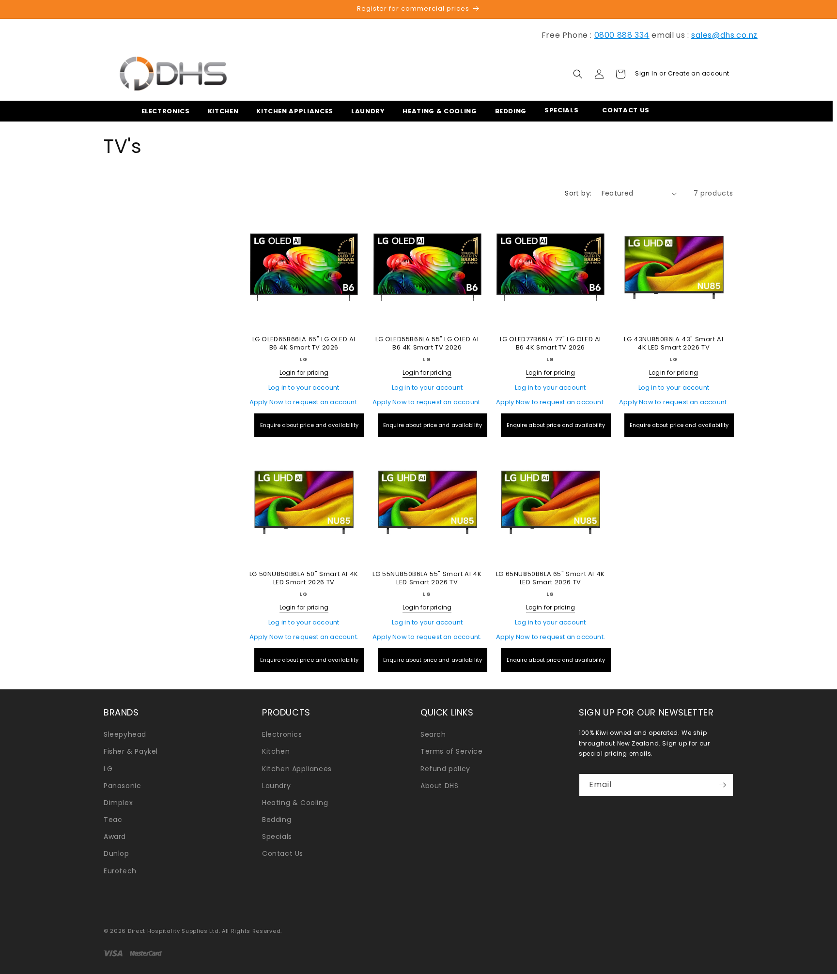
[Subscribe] (722, 785)
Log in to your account (303, 387)
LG (108, 769)
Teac (113, 819)
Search (433, 734)
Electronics (282, 734)
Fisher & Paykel (131, 751)
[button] (163, 111)
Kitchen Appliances (297, 769)
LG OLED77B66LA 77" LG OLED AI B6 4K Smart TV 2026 (550, 343)
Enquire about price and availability (309, 425)
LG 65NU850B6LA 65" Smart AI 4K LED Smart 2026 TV (550, 578)
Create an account (698, 73)
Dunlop (116, 853)
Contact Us (282, 853)
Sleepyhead (125, 734)
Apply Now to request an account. (303, 402)
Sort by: (578, 193)
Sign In (647, 73)
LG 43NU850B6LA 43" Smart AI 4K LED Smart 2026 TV (673, 343)
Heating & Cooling (295, 802)
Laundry (276, 786)
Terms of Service (451, 751)
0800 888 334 (622, 35)
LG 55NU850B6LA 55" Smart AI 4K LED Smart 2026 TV (426, 578)
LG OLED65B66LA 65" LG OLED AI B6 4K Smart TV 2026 (304, 343)
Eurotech (120, 871)
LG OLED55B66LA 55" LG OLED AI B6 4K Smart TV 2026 (427, 343)
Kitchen (276, 751)
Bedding (276, 819)
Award (115, 836)
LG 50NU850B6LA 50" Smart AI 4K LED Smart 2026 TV (303, 578)
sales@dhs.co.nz (724, 35)
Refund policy (445, 769)
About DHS (439, 786)
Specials (277, 836)
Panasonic (122, 786)
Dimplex (118, 802)
